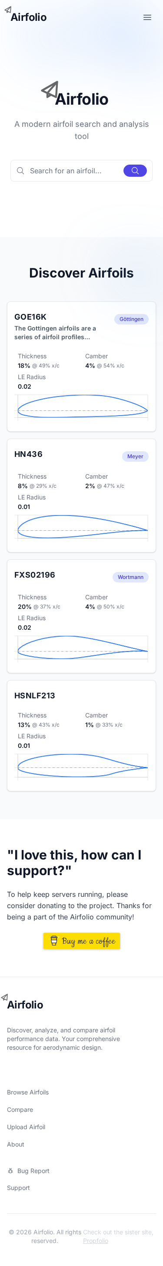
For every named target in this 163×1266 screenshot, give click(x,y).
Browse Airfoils (28, 1092)
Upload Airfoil (26, 1126)
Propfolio (95, 1240)
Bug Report (33, 1170)
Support (18, 1187)
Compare (20, 1109)
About (15, 1144)
